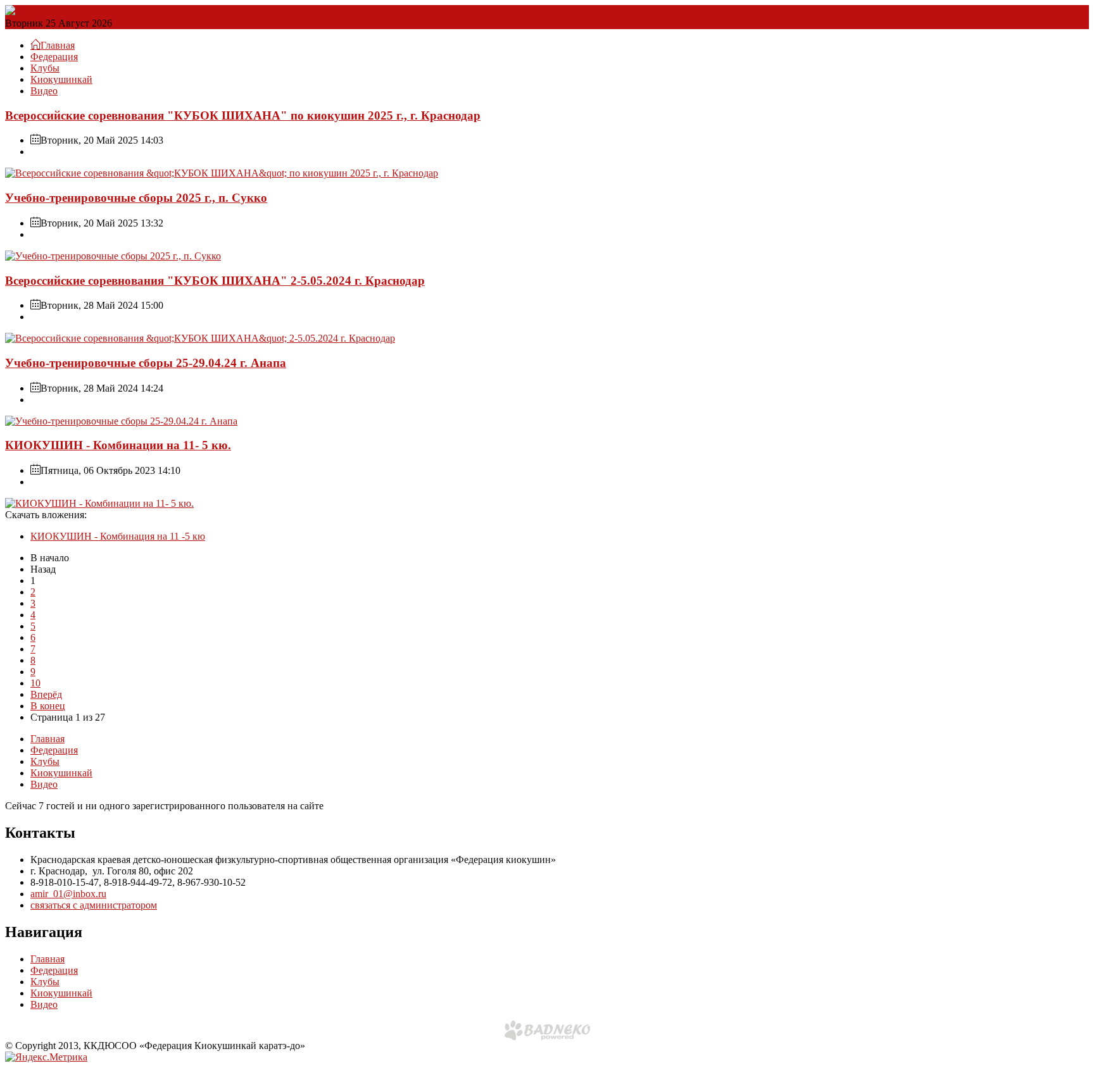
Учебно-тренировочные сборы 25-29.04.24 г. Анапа (145, 362)
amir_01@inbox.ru (68, 893)
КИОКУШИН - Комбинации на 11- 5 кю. (118, 445)
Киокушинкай (61, 79)
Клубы (45, 68)
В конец (47, 705)
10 (35, 683)
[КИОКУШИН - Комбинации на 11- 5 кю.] (99, 503)
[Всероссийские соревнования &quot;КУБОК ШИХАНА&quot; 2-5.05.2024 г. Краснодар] (200, 338)
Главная (47, 738)
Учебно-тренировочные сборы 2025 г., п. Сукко (136, 197)
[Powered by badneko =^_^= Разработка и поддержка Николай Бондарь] (547, 1030)
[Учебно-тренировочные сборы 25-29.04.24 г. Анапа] (121, 421)
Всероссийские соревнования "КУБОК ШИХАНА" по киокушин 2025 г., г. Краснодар (243, 115)
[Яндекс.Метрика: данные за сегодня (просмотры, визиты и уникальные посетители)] (46, 1057)
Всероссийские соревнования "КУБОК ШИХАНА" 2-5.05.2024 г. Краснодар (215, 280)
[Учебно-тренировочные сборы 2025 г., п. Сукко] (113, 256)
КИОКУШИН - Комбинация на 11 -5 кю (117, 536)
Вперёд (46, 694)
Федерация (54, 56)
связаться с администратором (93, 905)
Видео (44, 90)
